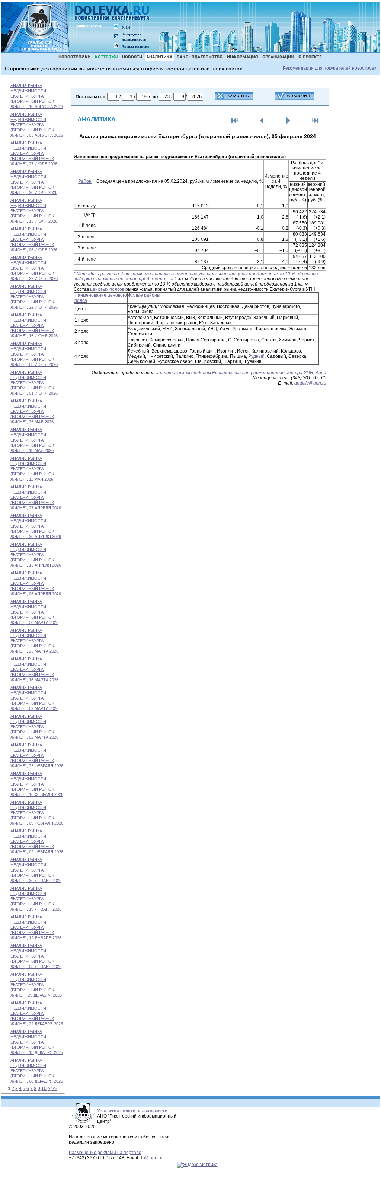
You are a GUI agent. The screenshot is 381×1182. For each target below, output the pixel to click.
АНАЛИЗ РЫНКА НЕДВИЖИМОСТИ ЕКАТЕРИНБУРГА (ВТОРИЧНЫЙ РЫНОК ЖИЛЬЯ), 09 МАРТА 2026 (34, 698)
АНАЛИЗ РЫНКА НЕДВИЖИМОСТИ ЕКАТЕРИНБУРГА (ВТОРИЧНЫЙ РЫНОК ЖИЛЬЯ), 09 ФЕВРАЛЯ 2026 (36, 812)
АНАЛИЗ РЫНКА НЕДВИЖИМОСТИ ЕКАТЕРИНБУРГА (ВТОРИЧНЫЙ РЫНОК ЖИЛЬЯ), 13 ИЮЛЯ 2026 (33, 210)
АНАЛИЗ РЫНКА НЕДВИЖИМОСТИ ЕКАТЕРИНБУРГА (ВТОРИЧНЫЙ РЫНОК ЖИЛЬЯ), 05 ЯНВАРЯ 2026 (35, 956)
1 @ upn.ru (151, 1157)
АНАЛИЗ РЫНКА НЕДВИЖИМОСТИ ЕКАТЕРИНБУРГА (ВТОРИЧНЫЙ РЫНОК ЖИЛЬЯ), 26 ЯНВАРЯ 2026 (35, 870)
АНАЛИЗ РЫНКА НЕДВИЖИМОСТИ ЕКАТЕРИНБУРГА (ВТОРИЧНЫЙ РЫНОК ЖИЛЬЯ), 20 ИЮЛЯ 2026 (33, 182)
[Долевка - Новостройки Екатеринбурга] (112, 13)
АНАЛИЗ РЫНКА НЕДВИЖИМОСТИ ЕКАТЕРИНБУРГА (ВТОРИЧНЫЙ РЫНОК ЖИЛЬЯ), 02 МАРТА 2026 (34, 726)
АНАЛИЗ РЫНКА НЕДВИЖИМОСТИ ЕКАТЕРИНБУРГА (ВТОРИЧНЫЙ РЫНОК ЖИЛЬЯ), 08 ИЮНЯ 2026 (34, 354)
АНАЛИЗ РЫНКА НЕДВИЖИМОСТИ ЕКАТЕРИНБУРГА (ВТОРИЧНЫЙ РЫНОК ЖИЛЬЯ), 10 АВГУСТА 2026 (36, 96)
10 (44, 1088)
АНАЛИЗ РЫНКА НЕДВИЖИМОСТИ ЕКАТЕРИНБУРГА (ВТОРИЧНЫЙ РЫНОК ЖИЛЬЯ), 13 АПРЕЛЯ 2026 (35, 554)
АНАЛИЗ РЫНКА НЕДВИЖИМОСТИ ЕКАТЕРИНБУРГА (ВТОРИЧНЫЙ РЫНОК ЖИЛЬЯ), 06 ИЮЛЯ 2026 (33, 239)
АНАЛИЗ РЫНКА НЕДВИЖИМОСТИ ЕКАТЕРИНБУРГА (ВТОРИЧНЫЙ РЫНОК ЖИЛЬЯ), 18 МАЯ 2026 (32, 440)
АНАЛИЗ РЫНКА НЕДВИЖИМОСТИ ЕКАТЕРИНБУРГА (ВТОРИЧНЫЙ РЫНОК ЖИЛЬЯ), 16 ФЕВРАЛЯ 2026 (36, 784)
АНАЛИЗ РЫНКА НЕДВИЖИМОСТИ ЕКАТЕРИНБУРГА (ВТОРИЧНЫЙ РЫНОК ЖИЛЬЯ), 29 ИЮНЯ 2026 (34, 268)
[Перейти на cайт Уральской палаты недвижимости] (116, 27)
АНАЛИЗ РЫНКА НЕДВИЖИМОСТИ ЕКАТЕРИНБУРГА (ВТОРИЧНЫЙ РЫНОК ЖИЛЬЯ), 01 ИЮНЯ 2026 (34, 382)
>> (54, 1088)
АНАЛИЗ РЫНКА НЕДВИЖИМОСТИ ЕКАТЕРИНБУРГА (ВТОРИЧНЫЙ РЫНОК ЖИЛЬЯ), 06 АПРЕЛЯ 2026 (35, 583)
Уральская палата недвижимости (132, 1110)
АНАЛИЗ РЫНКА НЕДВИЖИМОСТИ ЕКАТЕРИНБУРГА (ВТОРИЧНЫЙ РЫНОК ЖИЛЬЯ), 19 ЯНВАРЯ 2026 (35, 898)
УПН (126, 27)
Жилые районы (144, 295)
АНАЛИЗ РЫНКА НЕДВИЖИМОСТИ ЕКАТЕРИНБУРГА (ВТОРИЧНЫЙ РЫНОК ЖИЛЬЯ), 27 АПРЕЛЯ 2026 (35, 497)
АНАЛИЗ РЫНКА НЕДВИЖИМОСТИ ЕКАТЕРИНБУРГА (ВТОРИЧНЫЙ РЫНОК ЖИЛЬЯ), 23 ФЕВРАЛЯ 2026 (36, 755)
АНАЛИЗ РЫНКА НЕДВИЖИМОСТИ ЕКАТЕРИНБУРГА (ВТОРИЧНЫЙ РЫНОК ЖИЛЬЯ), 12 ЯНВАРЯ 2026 (35, 927)
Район (85, 181)
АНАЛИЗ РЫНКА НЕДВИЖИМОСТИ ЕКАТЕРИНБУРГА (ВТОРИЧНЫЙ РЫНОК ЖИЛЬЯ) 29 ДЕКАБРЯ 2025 (36, 984)
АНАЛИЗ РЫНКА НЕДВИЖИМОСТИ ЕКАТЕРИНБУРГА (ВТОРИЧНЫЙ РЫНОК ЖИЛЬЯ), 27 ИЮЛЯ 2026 (33, 153)
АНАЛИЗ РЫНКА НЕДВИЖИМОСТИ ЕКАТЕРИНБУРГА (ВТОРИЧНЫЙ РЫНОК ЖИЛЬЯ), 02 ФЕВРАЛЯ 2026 (36, 841)
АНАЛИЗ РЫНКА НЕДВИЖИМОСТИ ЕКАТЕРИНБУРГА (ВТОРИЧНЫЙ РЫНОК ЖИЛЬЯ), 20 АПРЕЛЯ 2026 (35, 526)
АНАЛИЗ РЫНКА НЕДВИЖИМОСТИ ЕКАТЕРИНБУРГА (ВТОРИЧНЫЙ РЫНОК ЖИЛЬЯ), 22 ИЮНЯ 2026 (34, 296)
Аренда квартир (136, 46)
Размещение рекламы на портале (105, 1152)
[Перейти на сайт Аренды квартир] (116, 46)
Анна (321, 372)
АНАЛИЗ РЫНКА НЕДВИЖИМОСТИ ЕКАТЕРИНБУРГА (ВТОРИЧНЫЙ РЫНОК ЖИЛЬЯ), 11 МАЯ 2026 (32, 468)
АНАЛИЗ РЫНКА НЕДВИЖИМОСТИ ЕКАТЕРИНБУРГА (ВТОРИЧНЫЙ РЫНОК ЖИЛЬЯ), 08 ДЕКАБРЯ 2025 (36, 1070)
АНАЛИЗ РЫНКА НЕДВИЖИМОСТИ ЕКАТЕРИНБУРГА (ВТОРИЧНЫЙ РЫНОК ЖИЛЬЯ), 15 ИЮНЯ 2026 (34, 325)
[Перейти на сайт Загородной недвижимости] (116, 36)
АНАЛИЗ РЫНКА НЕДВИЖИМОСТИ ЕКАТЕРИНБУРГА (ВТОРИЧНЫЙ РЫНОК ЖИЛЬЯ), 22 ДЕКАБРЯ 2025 (36, 1013)
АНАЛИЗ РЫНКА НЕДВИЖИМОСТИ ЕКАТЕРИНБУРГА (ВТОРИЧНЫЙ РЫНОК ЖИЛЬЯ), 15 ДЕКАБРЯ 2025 (36, 1042)
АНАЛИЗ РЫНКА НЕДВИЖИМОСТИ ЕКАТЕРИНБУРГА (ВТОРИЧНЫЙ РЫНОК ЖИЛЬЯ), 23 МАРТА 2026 (34, 640)
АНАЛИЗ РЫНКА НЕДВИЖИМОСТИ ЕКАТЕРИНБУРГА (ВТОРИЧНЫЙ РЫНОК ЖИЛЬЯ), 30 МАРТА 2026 (34, 612)
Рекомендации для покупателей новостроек (329, 68)
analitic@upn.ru (310, 383)
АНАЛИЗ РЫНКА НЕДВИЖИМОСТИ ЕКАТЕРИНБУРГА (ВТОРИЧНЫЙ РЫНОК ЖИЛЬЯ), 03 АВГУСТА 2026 (36, 124)
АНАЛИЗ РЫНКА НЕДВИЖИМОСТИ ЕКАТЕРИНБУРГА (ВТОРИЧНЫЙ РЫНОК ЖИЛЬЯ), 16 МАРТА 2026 (34, 669)
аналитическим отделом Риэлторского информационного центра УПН (234, 372)
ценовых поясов (107, 289)
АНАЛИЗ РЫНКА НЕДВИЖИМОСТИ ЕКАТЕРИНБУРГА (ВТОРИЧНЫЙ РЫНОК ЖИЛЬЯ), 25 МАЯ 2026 (32, 411)
